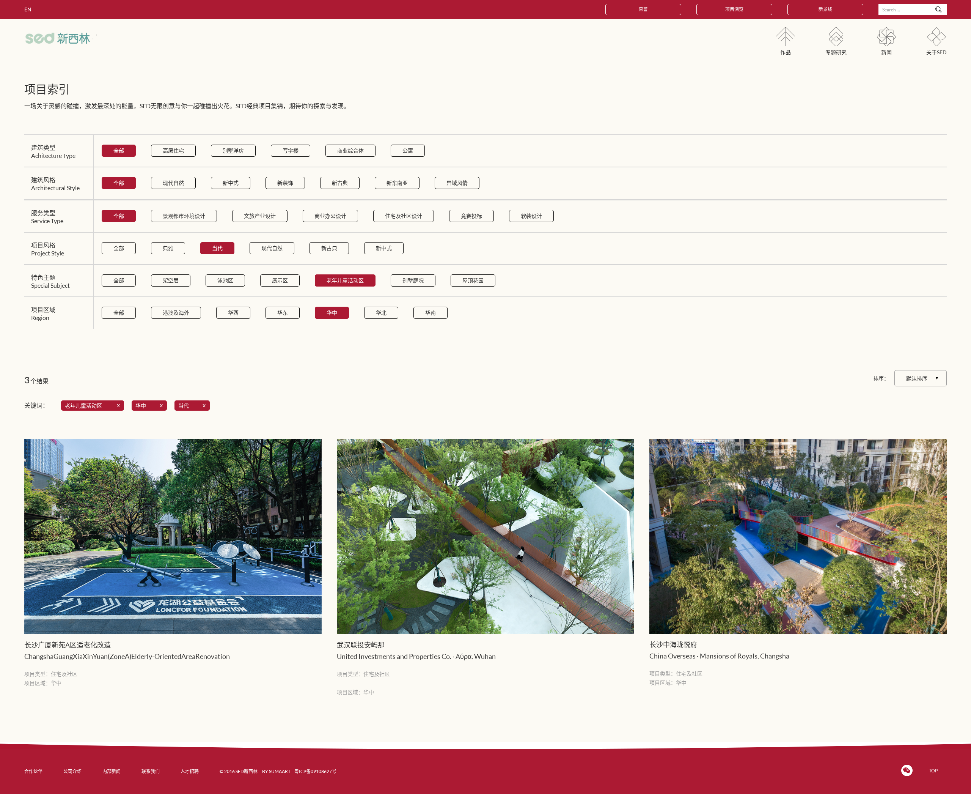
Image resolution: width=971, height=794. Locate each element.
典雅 (168, 248)
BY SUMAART (276, 771)
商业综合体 (350, 150)
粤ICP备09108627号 (315, 771)
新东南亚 (397, 183)
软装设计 (531, 216)
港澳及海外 (176, 312)
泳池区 (225, 280)
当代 (217, 248)
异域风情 (457, 183)
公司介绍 (72, 771)
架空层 (171, 280)
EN (27, 9)
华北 (381, 312)
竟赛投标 (471, 216)
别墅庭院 (413, 280)
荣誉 (643, 9)
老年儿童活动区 (345, 280)
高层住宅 (173, 150)
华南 (430, 312)
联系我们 (150, 771)
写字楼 (291, 150)
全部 (118, 150)
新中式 (231, 183)
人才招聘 (190, 771)
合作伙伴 (33, 771)
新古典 (340, 183)
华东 (282, 312)
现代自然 (173, 183)
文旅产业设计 (260, 216)
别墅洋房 (233, 150)
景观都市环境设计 (184, 216)
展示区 (280, 280)
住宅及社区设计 (403, 216)
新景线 (825, 9)
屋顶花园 (473, 280)
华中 (332, 312)
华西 (233, 312)
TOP (933, 771)
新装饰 (285, 183)
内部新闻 (111, 771)
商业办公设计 (330, 216)
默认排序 (916, 378)
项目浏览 (734, 9)
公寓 (407, 150)
